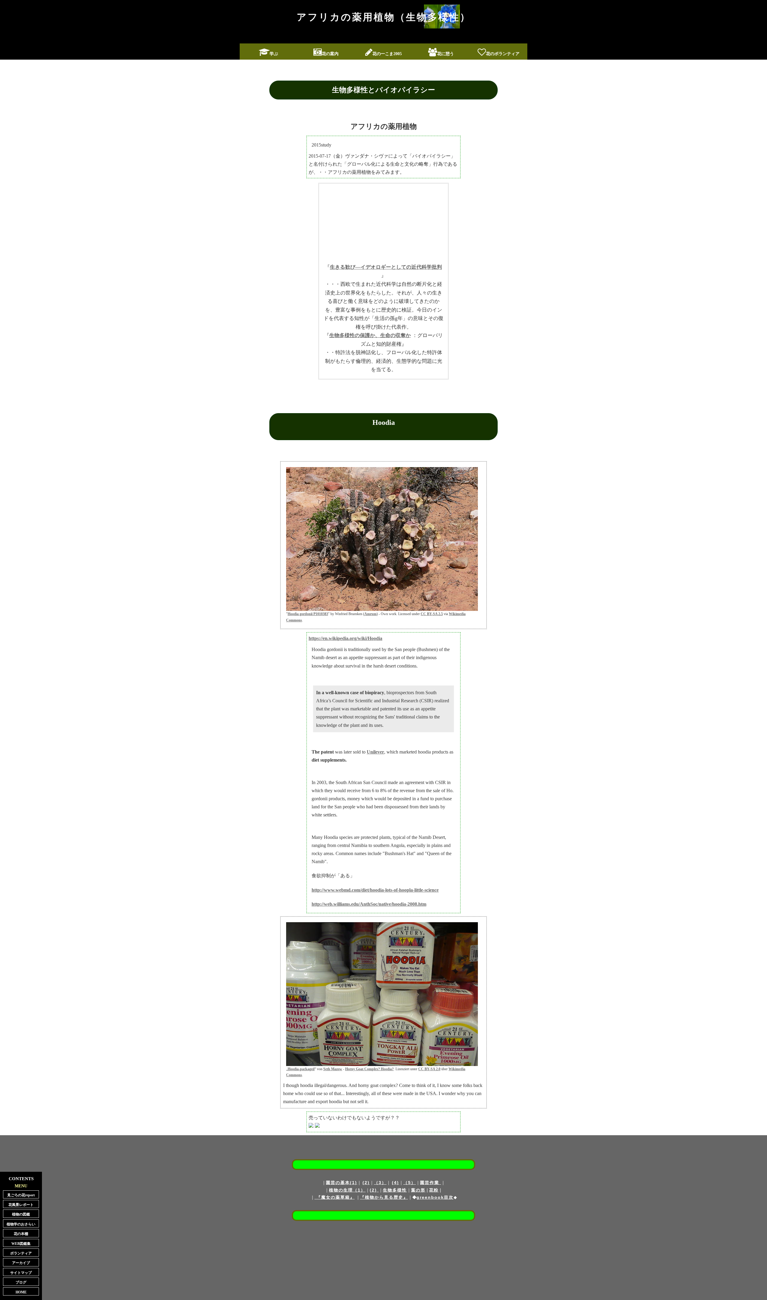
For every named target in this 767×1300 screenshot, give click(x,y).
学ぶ (274, 54)
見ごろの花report (21, 1195)
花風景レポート (21, 1205)
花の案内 (330, 54)
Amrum (370, 614)
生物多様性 (395, 1190)
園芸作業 (430, 1182)
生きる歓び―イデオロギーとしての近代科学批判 (386, 267)
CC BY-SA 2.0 (429, 1069)
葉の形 (418, 1190)
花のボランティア (503, 54)
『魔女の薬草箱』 (335, 1197)
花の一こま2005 (387, 54)
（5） (409, 1182)
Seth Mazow (332, 1069)
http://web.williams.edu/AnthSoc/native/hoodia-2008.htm (369, 904)
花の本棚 (21, 1234)
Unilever (375, 751)
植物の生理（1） (347, 1190)
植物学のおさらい (21, 1224)
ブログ (21, 1282)
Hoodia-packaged (301, 1069)
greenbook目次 (435, 1197)
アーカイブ (21, 1263)
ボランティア (21, 1253)
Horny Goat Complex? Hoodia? (369, 1069)
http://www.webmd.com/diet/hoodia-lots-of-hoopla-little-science (375, 890)
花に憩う (445, 54)
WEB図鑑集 (21, 1244)
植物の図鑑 (21, 1214)
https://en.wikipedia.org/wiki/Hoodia (345, 638)
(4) (395, 1182)
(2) (366, 1182)
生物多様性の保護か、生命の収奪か (370, 335)
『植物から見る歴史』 (384, 1197)
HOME (21, 1292)
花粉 (434, 1190)
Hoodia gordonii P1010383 (308, 614)
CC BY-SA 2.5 (432, 614)
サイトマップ (21, 1273)
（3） (380, 1182)
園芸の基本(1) (341, 1182)
